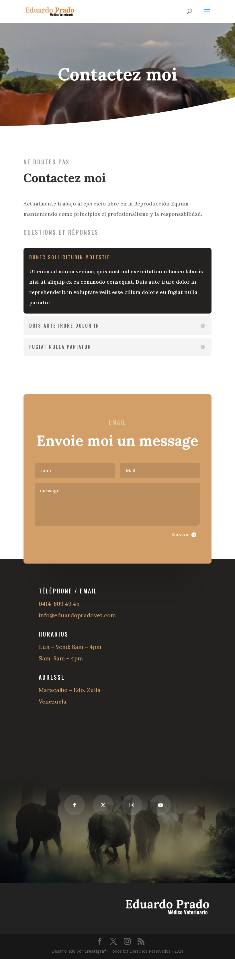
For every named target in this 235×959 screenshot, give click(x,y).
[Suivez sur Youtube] (160, 805)
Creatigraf (95, 951)
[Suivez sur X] (103, 805)
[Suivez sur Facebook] (74, 805)
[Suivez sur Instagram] (132, 805)
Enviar (181, 534)
